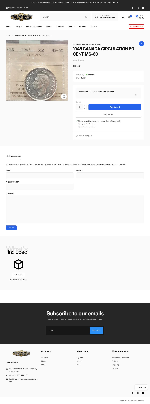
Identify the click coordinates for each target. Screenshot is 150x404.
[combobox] (65, 17)
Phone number (12, 182)
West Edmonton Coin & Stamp (87, 44)
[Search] (86, 17)
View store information (86, 127)
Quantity (78, 102)
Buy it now (108, 114)
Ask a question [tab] (13, 156)
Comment (10, 193)
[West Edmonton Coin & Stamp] (22, 356)
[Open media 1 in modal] (37, 70)
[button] (139, 17)
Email (79, 171)
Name (8, 171)
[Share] (141, 43)
